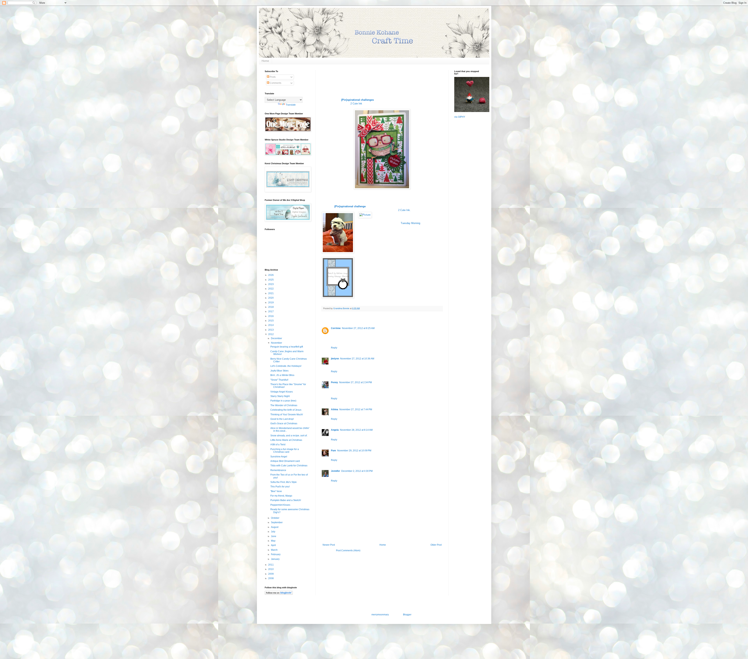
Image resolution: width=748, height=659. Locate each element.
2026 (271, 275)
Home (265, 60)
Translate (291, 104)
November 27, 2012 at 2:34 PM (355, 382)
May (273, 540)
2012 (271, 334)
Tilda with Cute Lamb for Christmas (288, 465)
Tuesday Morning (410, 223)
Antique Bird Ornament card (285, 461)
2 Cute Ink (356, 103)
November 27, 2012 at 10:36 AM (357, 358)
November (277, 342)
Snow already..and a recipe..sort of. (288, 435)
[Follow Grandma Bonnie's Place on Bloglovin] (279, 594)
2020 (271, 297)
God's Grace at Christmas (283, 423)
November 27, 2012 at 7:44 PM (355, 409)
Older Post (436, 544)
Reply (334, 347)
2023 (271, 284)
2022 (271, 288)
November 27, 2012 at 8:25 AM (358, 328)
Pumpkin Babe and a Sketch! (285, 500)
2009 (271, 574)
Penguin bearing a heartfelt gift (286, 346)
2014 (271, 325)
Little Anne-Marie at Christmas (286, 440)
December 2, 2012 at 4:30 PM (357, 471)
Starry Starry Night (280, 396)
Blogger (407, 614)
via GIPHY (459, 117)
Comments (275, 83)
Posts (272, 77)
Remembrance (278, 470)
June (274, 536)
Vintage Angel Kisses (281, 391)
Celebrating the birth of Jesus (285, 409)
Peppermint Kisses (280, 505)
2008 (271, 578)
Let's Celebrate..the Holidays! (285, 366)
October (275, 518)
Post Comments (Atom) (348, 550)
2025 (271, 279)
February (276, 554)
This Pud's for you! (280, 486)
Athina (334, 409)
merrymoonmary (380, 614)
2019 (271, 302)
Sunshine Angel (278, 456)
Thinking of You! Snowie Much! (286, 414)
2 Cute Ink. (404, 210)
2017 (271, 311)
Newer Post (329, 544)
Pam (333, 450)
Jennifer (335, 471)
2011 (271, 564)
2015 (271, 320)
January (275, 559)
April (273, 545)
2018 (271, 307)
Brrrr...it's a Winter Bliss (282, 375)
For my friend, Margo (281, 495)
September (277, 522)
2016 (271, 316)
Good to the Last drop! (282, 419)
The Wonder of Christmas (283, 405)
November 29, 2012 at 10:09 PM (354, 450)
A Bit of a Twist (277, 444)
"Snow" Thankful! (279, 379)
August (275, 527)
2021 (271, 293)
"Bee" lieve (276, 491)
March (274, 550)
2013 (271, 329)
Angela (335, 430)
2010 (271, 569)
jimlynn (335, 358)
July (273, 531)
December (277, 338)
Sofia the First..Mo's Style (283, 482)
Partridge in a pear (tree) (283, 400)
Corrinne (336, 328)
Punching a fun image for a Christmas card (284, 450)
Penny (334, 382)
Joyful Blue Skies (279, 370)
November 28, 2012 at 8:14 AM (356, 430)
